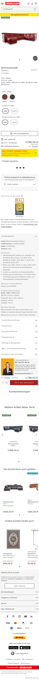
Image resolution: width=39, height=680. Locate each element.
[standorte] (29, 3)
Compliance (9, 659)
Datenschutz (29, 659)
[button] (5, 98)
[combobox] (5, 382)
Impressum (17, 659)
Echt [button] (5, 122)
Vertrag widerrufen (30, 678)
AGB (23, 659)
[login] (32, 3)
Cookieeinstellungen (13, 663)
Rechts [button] (14, 111)
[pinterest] (13, 616)
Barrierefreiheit (25, 663)
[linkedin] (31, 616)
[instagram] (19, 616)
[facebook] (7, 616)
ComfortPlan (5, 73)
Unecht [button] (14, 122)
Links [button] (5, 111)
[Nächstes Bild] (36, 37)
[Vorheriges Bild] (2, 37)
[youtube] (25, 616)
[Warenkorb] (36, 3)
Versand (34, 146)
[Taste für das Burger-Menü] (2, 3)
